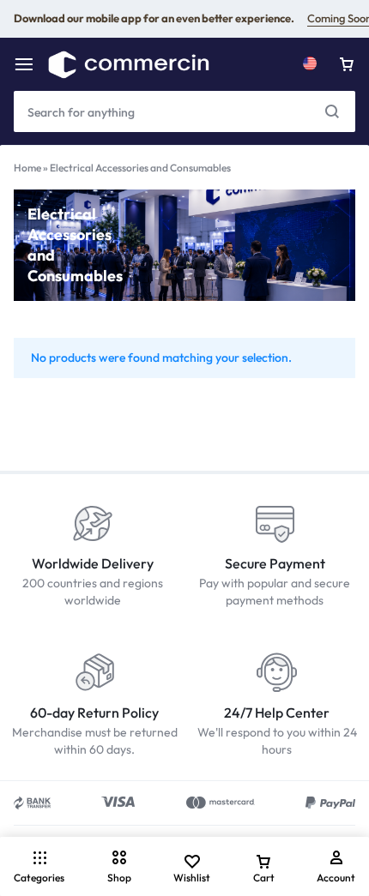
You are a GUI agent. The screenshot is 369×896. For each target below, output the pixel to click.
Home (27, 167)
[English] (310, 64)
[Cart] (346, 64)
